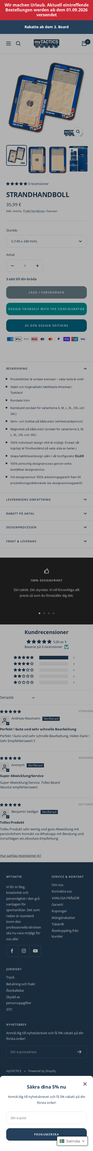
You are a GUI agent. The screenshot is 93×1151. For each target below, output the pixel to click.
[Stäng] (85, 1084)
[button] (72, 1141)
